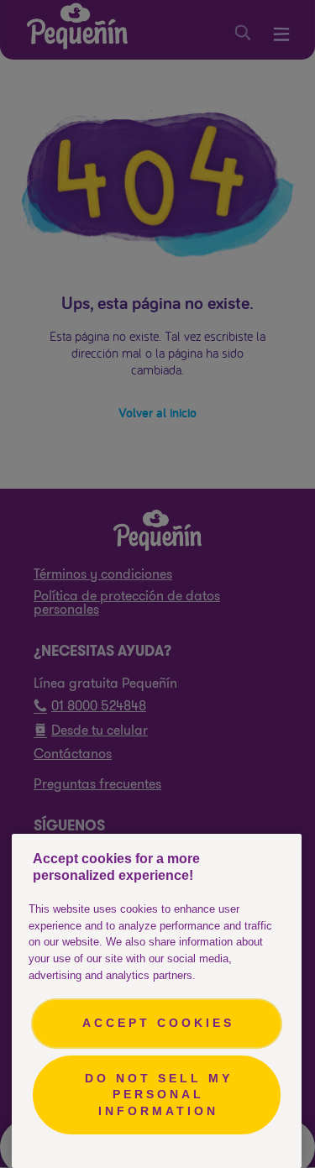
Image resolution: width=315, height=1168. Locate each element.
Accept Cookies (158, 1022)
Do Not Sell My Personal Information (159, 1094)
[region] (157, 1001)
